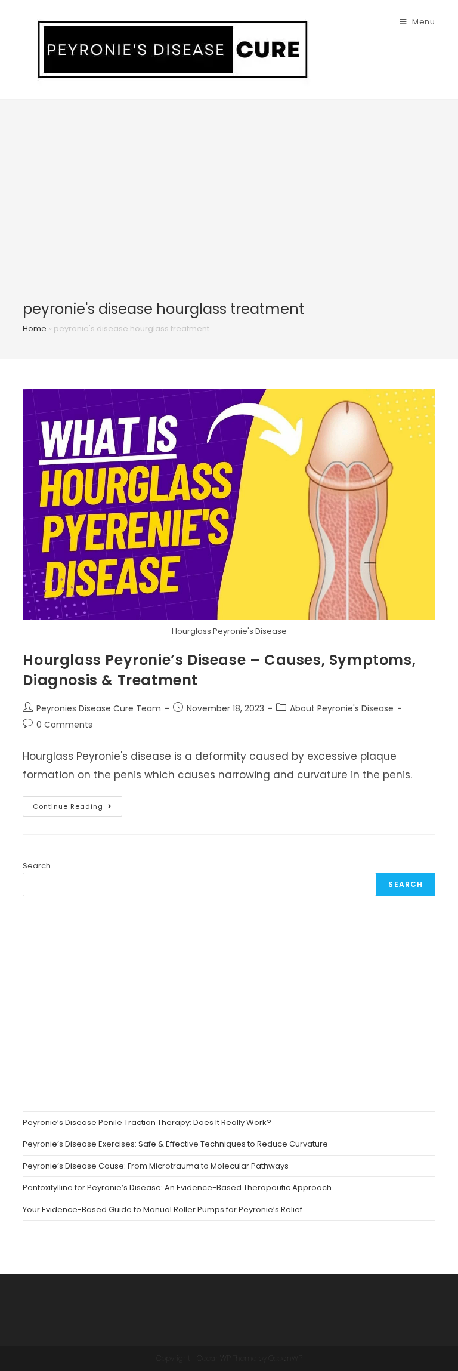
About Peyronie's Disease (342, 708)
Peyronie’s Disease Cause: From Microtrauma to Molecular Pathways (156, 1166)
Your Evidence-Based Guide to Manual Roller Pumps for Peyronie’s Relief (162, 1209)
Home (35, 328)
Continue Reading (77, 808)
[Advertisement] (229, 209)
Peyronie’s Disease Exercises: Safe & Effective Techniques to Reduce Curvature (175, 1144)
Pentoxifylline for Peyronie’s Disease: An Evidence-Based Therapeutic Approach (177, 1187)
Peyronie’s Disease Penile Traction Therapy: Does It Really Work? (147, 1122)
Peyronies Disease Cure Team (98, 708)
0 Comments (64, 725)
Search (37, 865)
